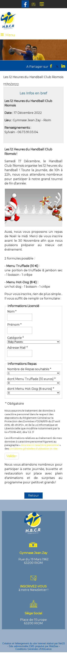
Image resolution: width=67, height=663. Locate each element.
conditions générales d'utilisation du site (33, 448)
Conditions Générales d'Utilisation (33, 649)
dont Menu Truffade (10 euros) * (31, 379)
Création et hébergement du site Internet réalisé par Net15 (33, 643)
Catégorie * (15, 338)
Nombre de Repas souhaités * (29, 369)
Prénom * (14, 324)
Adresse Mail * (17, 347)
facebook (51, 66)
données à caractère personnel (40, 445)
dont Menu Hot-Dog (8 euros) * (30, 389)
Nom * (12, 311)
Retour (33, 495)
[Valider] (11, 456)
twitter (57, 66)
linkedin (63, 66)
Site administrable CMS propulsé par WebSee (33, 646)
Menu (10, 35)
